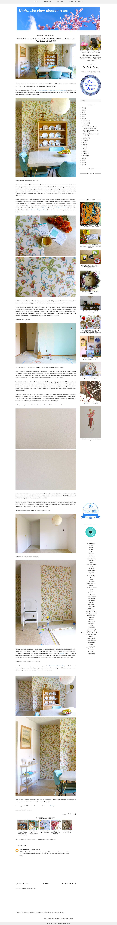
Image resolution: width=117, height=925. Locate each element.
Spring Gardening (91, 629)
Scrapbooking (91, 623)
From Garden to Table (91, 587)
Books (91, 566)
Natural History (91, 608)
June (84, 144)
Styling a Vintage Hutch (37, 839)
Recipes (91, 619)
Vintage (91, 644)
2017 (83, 158)
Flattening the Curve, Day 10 (67, 831)
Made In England (91, 596)
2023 (83, 108)
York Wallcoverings (60, 207)
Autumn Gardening (91, 558)
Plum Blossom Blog (91, 612)
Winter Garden (91, 653)
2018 (83, 118)
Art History (91, 553)
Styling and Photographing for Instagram (91, 632)
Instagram (53, 806)
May (84, 146)
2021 (83, 112)
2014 (83, 164)
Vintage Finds (91, 646)
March (84, 151)
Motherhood (91, 604)
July (84, 142)
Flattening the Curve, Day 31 (91, 439)
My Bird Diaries (91, 606)
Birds (91, 562)
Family (91, 579)
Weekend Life (91, 651)
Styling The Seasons (50, 839)
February (85, 153)
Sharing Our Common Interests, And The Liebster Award (90, 246)
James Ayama (39, 912)
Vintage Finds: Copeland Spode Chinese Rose (91, 377)
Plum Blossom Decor (91, 613)
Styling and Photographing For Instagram (55, 832)
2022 (83, 110)
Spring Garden (91, 627)
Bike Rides (91, 560)
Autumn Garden (91, 557)
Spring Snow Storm (91, 403)
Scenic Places (91, 621)
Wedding (91, 650)
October (85, 125)
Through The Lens (91, 640)
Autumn (91, 555)
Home (36, 1)
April (84, 149)
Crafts (91, 574)
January (85, 155)
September (85, 138)
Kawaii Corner (91, 593)
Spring (91, 625)
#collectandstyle (91, 543)
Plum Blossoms (91, 615)
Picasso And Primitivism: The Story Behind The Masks (90, 226)
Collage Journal (91, 570)
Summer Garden (91, 638)
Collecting (91, 572)
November (85, 123)
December (85, 120)
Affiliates (91, 547)
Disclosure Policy (76, 1)
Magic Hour (91, 602)
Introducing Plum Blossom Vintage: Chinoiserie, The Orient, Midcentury (22, 833)
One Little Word (91, 610)
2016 (83, 160)
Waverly (44, 207)
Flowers (91, 585)
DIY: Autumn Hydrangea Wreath (90, 292)
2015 (83, 162)
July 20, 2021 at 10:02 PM (33, 849)
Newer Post (23, 883)
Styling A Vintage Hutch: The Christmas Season (33, 832)
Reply (21, 855)
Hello (91, 589)
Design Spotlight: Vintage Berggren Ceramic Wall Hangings (90, 267)
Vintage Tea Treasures (91, 648)
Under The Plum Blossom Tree (55, 918)
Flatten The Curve (91, 583)
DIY (91, 577)
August (85, 140)
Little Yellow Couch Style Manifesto (44, 831)
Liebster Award (91, 594)
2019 (83, 116)
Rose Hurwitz (23, 849)
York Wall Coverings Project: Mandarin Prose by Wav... (90, 127)
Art (91, 551)
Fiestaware (91, 581)
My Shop (60, 1)
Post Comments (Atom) (29, 888)
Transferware (91, 642)
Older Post (68, 883)
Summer (91, 636)
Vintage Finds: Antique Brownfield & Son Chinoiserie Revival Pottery (90, 332)
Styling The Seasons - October (90, 311)
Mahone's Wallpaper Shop (38, 210)
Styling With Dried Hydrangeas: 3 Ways (90, 358)
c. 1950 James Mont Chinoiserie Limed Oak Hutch (51, 90)
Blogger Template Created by (58, 923)
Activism (91, 545)
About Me (47, 1)
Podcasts (91, 617)
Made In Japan (91, 598)
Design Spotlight (91, 576)
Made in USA (91, 600)
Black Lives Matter (91, 564)
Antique (91, 549)
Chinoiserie (23, 839)
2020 (83, 114)
